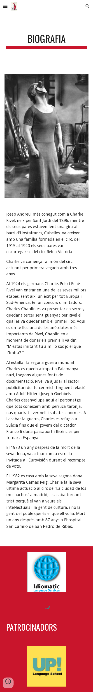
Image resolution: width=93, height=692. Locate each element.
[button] (5, 6)
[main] (46, 40)
